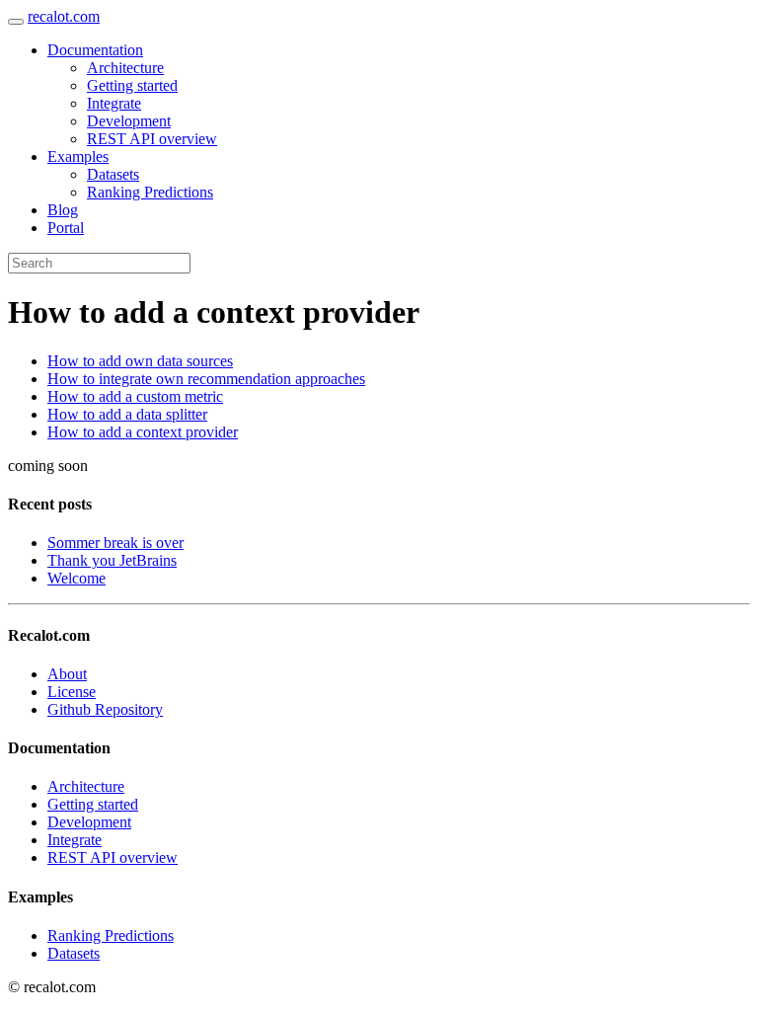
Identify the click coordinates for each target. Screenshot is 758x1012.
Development (129, 121)
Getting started (132, 85)
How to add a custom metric (135, 396)
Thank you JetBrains (112, 560)
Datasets (113, 174)
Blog (62, 209)
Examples (78, 156)
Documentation (95, 49)
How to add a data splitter (127, 414)
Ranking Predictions (150, 192)
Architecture (125, 67)
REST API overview (152, 138)
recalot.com (64, 16)
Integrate (114, 103)
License (71, 691)
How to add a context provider (142, 432)
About (67, 673)
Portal (65, 227)
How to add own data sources (140, 360)
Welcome (76, 578)
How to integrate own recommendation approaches (206, 378)
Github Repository (105, 709)
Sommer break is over (115, 542)
